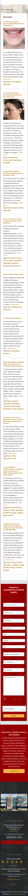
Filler (9, 307)
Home (3, 10)
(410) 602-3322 (14, 837)
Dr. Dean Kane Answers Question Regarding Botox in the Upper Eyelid (13, 173)
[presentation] (14, 709)
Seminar (6, 570)
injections (17, 266)
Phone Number (13, 609)
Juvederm (6, 406)
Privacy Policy (13, 894)
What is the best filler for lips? (13, 274)
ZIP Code (14, 644)
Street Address (13, 625)
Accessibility (22, 894)
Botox (9, 82)
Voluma (21, 409)
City (14, 632)
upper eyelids (8, 515)
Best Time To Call (14, 658)
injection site (8, 266)
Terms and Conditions (17, 699)
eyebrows (6, 510)
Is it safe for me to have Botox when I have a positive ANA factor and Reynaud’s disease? (13, 420)
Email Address (13, 617)
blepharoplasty (12, 208)
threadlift (6, 163)
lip (21, 307)
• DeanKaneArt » (13, 865)
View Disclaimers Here (14, 879)
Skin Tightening (15, 160)
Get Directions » (14, 831)
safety (13, 458)
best (8, 258)
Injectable (7, 84)
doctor (5, 260)
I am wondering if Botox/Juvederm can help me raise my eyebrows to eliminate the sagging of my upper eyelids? (13, 471)
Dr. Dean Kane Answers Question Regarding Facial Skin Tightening (12, 95)
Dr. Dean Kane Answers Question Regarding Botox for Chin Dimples (13, 23)
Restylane (6, 310)
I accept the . (14, 699)
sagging (20, 513)
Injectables (7, 263)
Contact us (14, 771)
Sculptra (14, 409)
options (13, 513)
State (14, 638)
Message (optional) (13, 674)
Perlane (17, 406)
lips (12, 406)
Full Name (14, 601)
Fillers (11, 260)
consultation (16, 507)
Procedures (14, 650)
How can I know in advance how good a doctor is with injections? (12, 221)
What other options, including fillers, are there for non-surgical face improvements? (13, 364)
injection (15, 263)
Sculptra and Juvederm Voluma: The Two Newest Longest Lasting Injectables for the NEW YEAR (13, 527)
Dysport (15, 401)
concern (19, 258)
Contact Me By (13, 666)
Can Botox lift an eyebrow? (12, 318)
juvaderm (6, 513)
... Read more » (15, 304)
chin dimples (16, 82)
